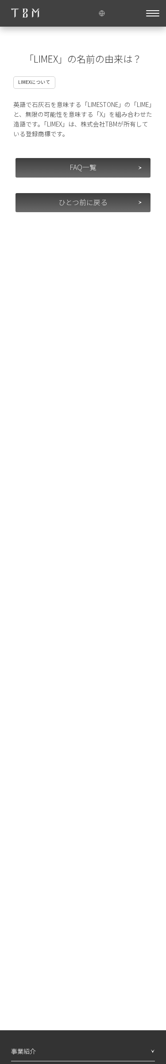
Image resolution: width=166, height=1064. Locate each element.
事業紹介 (23, 1051)
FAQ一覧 (83, 167)
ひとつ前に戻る (83, 202)
